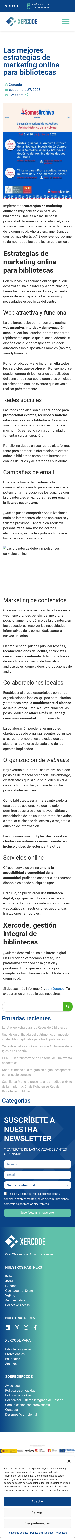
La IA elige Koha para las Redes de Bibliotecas (34, 1027)
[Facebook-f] (17, 6)
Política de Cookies (18, 1532)
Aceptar (37, 1501)
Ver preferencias (37, 1523)
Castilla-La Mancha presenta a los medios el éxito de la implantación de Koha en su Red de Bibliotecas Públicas (37, 1086)
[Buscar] (68, 1006)
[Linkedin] (6, 6)
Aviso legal (61, 1532)
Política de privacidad (42, 1532)
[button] (69, 1461)
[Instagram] (13, 6)
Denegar (37, 1512)
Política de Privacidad (45, 1193)
